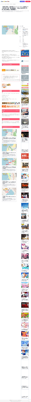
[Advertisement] (15, 19)
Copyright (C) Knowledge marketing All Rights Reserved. (15, 401)
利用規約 (11, 400)
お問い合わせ (19, 400)
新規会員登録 (28, 1)
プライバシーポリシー (15, 400)
